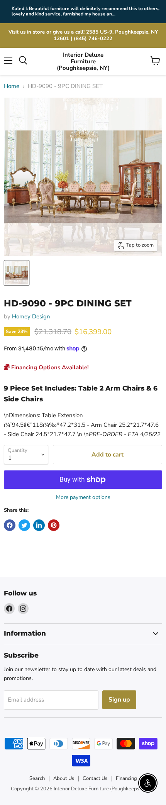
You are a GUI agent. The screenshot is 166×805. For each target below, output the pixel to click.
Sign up (119, 699)
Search (37, 778)
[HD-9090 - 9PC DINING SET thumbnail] (16, 272)
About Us (63, 778)
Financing (126, 778)
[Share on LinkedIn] (39, 525)
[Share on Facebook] (9, 525)
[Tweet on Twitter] (24, 525)
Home (11, 86)
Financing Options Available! (49, 367)
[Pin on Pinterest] (53, 525)
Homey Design (31, 316)
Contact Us (95, 778)
